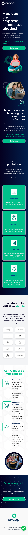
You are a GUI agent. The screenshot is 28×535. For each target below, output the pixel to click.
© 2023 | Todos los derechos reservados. (14, 528)
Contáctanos (14, 499)
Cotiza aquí (14, 48)
